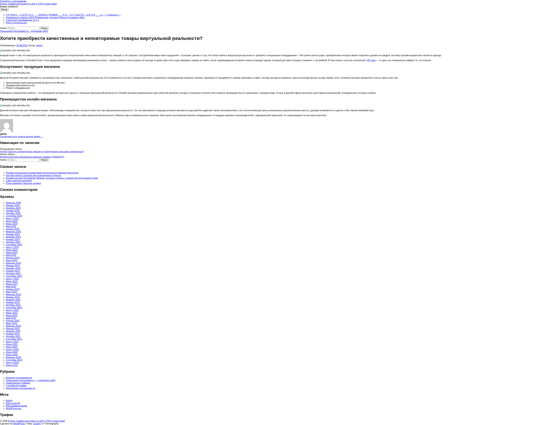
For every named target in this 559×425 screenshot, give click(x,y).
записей (13, 403)
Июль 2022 (12, 313)
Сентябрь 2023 (14, 276)
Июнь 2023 (12, 284)
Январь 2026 (13, 205)
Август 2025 (12, 218)
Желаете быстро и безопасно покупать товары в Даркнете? (32, 157)
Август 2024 (12, 247)
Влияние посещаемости (19, 378)
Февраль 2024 (13, 263)
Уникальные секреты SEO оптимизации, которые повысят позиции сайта (45, 17)
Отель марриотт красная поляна (23, 183)
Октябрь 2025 (13, 213)
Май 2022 (11, 318)
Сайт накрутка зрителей (19, 180)
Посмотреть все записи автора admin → (21, 136)
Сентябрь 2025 (14, 216)
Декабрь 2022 (13, 300)
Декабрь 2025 (13, 208)
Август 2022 (12, 310)
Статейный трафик (16, 385)
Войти (9, 400)
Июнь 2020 (12, 355)
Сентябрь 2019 (14, 360)
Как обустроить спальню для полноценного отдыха (33, 175)
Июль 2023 (12, 281)
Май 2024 (11, 255)
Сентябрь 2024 (14, 245)
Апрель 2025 (13, 229)
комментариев (16, 406)
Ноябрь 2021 (13, 334)
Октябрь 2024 (13, 242)
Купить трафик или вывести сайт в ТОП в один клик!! (28, 4)
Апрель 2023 (13, 289)
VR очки (371, 60)
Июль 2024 (12, 250)
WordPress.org (13, 408)
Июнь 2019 (12, 365)
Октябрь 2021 (13, 336)
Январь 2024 (13, 265)
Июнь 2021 (12, 347)
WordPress (19, 423)
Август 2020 (12, 349)
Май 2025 (11, 226)
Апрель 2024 (13, 258)
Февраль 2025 (13, 231)
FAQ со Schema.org (16, 23)
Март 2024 (11, 260)
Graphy (37, 423)
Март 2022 (11, 323)
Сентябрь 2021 (14, 339)
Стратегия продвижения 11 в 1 (22, 20)
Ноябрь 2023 (13, 271)
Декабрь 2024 (13, 237)
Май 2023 (11, 286)
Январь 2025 (13, 234)
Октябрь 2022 (13, 305)
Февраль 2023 (13, 294)
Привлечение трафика (18, 383)
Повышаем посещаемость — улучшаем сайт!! (30, 380)
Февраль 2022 (13, 326)
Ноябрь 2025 (13, 210)
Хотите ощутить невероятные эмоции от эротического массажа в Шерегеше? (42, 151)
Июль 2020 (12, 352)
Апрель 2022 (13, 320)
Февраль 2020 (13, 357)
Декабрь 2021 (13, 331)
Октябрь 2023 (13, 273)
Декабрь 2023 (13, 268)
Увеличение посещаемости (20, 388)
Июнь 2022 (12, 315)
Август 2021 (12, 341)
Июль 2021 (12, 344)
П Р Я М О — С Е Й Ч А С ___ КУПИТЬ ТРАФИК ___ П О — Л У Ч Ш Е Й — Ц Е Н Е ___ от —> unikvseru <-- (63, 15)
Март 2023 (11, 292)
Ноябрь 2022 (13, 302)
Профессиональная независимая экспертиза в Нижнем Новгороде (42, 173)
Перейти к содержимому (13, 1)
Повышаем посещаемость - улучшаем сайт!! (24, 31)
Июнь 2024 (12, 252)
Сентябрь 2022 (14, 307)
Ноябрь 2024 (13, 239)
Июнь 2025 (12, 224)
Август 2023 (12, 279)
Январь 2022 (13, 328)
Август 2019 (12, 362)
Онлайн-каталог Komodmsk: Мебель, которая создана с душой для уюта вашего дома (52, 178)
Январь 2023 (13, 297)
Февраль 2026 (13, 203)
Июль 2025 (12, 221)
